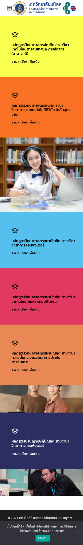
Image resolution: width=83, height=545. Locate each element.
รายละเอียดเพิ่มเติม (26, 61)
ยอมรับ (42, 538)
